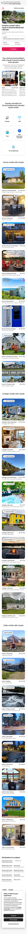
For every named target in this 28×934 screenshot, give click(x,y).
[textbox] (7, 44)
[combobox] (13, 39)
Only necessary (13, 919)
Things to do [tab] (18, 860)
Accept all (13, 915)
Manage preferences (13, 924)
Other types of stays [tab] (7, 860)
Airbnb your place (19, 8)
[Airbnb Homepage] (3, 8)
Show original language (15, 3)
